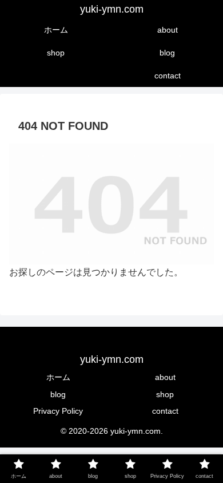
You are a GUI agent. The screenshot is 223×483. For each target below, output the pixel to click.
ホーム (58, 377)
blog (58, 394)
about (165, 377)
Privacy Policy (58, 410)
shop (165, 394)
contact (165, 410)
